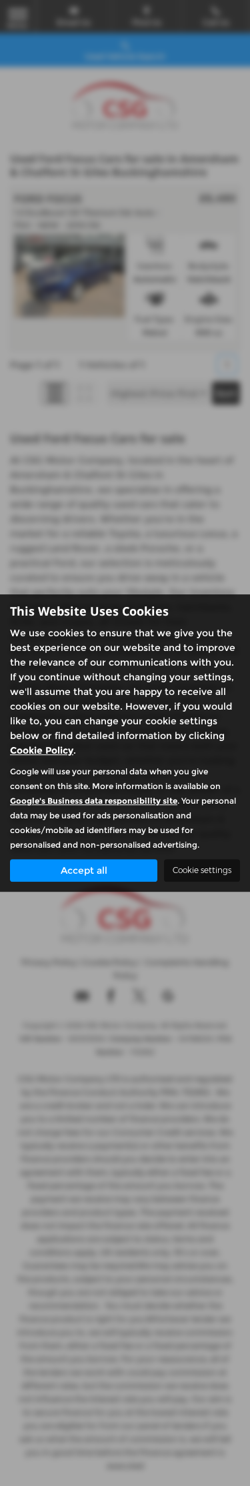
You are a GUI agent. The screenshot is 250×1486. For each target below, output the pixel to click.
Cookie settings (202, 870)
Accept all (84, 870)
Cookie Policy (41, 750)
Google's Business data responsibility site (93, 801)
